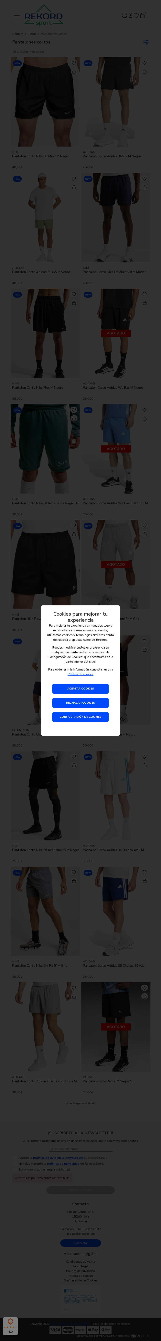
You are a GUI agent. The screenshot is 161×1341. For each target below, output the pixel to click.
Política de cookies (80, 674)
